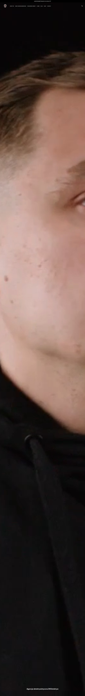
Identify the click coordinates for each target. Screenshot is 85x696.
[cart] (82, 6)
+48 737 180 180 (37, 1)
